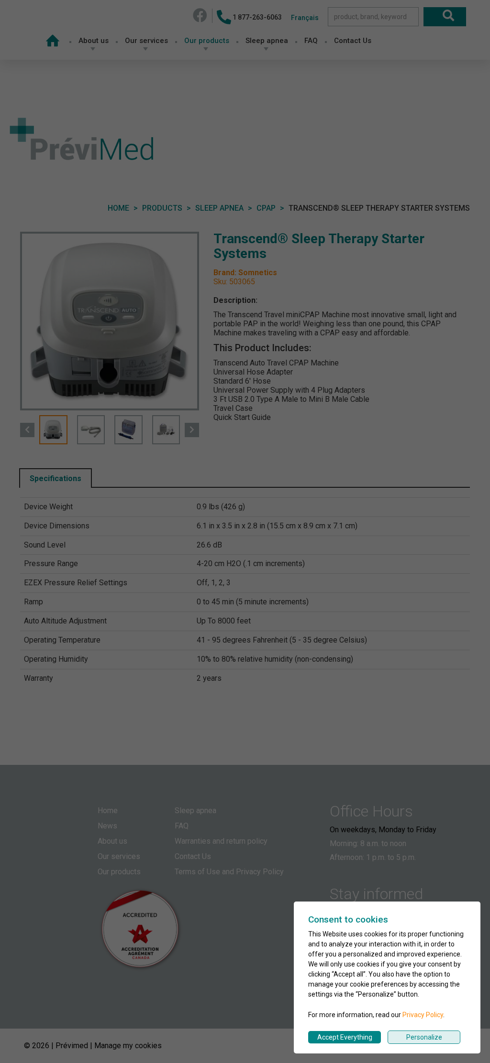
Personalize (424, 1037)
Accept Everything (344, 1037)
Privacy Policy (422, 1015)
